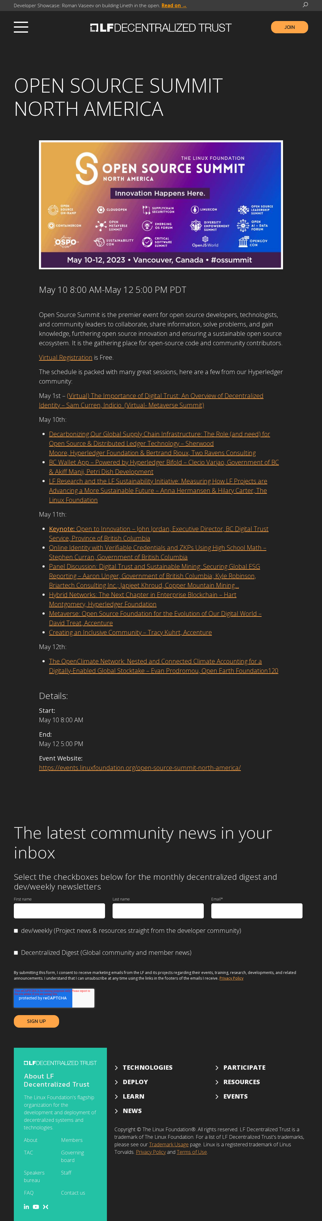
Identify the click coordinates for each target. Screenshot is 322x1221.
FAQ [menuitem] (29, 1192)
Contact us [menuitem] (73, 1192)
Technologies (148, 1067)
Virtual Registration (65, 357)
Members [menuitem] (72, 1140)
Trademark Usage (169, 1144)
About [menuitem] (30, 1140)
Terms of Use (192, 1151)
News (132, 1110)
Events (235, 1096)
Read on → (174, 5)
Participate (244, 1067)
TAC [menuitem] (28, 1152)
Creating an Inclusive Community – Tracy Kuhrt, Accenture (130, 632)
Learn (133, 1096)
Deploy (135, 1082)
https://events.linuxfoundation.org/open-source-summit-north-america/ (140, 767)
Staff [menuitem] (66, 1172)
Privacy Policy (231, 978)
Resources (241, 1082)
